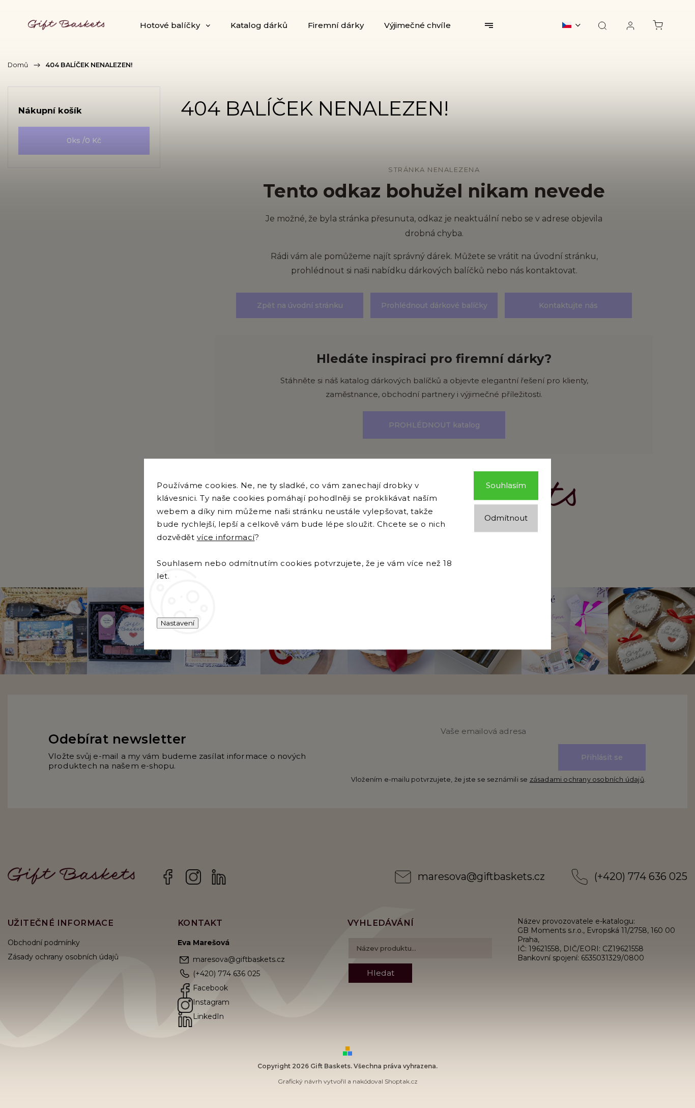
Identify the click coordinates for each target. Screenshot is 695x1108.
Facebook (168, 877)
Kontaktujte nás (568, 305)
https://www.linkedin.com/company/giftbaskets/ (218, 877)
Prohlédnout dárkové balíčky (434, 305)
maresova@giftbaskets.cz (481, 876)
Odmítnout (506, 518)
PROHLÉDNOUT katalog (434, 425)
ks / (84, 140)
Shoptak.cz (401, 1081)
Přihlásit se (602, 757)
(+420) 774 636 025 (640, 876)
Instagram (193, 877)
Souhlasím (506, 485)
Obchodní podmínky (44, 942)
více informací (226, 537)
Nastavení (177, 623)
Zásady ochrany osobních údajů (63, 956)
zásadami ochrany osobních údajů (587, 779)
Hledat (380, 973)
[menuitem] (175, 25)
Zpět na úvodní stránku (300, 305)
